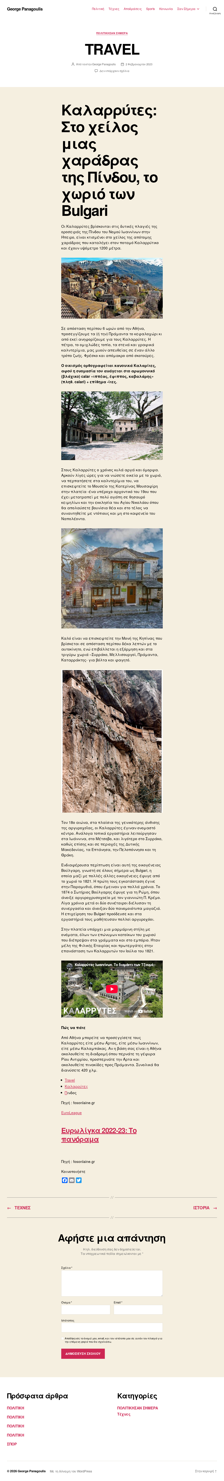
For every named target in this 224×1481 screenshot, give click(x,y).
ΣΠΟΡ (12, 1444)
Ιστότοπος (67, 1320)
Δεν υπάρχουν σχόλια (114, 71)
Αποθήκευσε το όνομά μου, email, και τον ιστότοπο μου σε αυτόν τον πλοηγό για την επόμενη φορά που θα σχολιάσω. (113, 1340)
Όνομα (66, 1302)
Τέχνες (113, 9)
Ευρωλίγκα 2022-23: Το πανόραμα (98, 1134)
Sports (150, 9)
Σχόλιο (66, 1267)
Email (118, 1302)
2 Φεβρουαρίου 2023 (139, 64)
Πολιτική (98, 9)
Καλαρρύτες (76, 1086)
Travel (70, 1080)
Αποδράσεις (133, 9)
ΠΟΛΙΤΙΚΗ (15, 1407)
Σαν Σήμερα (186, 9)
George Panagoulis (25, 9)
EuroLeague (71, 1112)
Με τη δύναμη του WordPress (71, 1471)
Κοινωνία (166, 9)
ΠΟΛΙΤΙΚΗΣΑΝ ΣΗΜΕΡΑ (112, 33)
